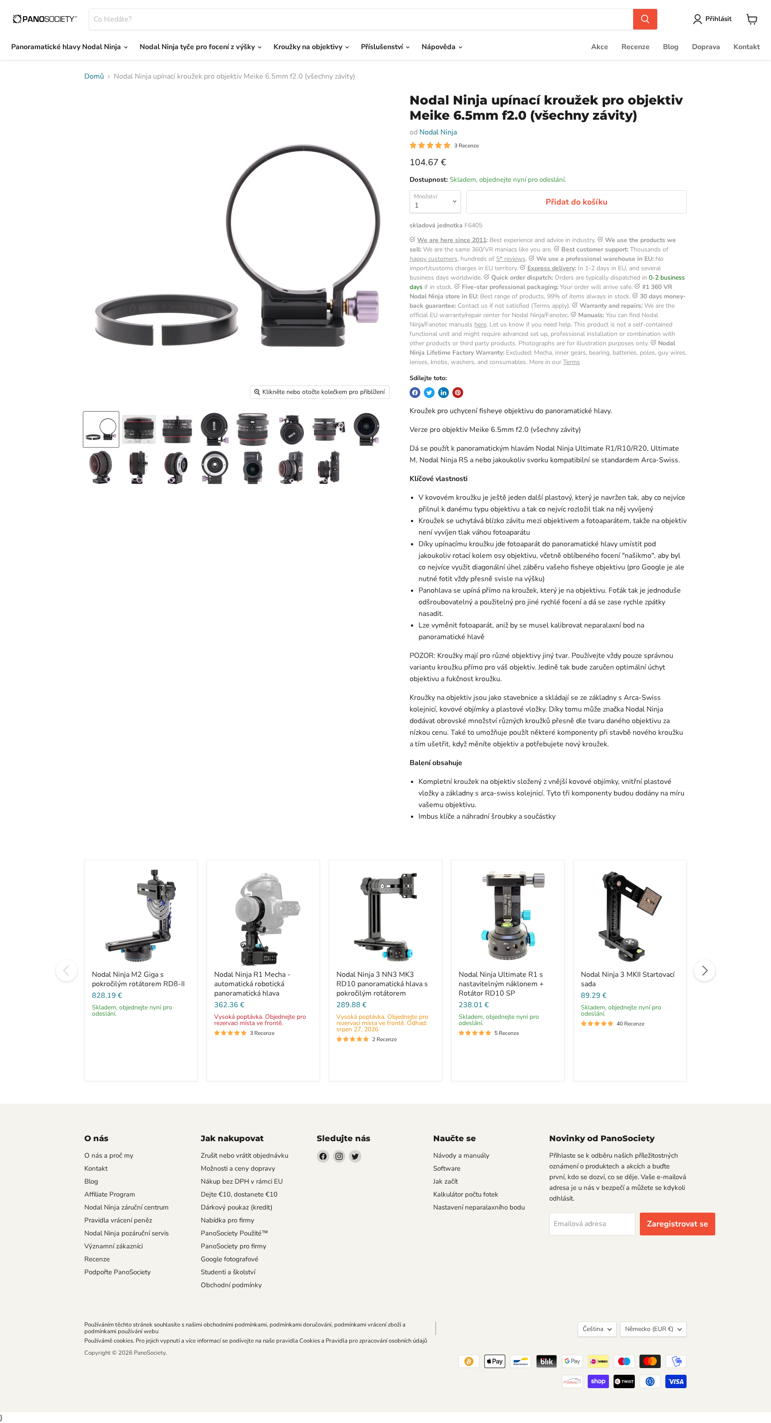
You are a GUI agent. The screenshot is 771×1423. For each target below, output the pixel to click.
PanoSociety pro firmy (233, 1246)
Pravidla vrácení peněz (118, 1220)
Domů (94, 76)
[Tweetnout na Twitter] (429, 392)
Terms (571, 362)
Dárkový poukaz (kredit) (237, 1207)
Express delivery (551, 268)
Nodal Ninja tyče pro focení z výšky (198, 47)
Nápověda (439, 47)
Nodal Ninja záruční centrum (126, 1207)
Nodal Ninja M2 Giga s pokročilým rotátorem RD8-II (138, 979)
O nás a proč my (108, 1155)
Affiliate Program (109, 1194)
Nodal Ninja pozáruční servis (126, 1233)
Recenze (636, 47)
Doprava (706, 47)
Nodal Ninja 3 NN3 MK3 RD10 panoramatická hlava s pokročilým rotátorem (382, 984)
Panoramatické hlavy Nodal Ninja (67, 47)
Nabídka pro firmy (227, 1220)
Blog (671, 47)
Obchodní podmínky (231, 1285)
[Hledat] (645, 19)
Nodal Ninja (438, 132)
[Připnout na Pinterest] (457, 392)
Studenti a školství (228, 1272)
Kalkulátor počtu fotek (465, 1194)
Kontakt (747, 47)
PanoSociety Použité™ (234, 1233)
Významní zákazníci (113, 1246)
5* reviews (511, 259)
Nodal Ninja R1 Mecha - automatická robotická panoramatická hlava (252, 984)
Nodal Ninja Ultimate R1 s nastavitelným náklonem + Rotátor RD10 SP (501, 984)
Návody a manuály (461, 1155)
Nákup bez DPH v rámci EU (242, 1181)
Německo (649, 1329)
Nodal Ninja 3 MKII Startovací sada (628, 979)
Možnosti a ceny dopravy (238, 1168)
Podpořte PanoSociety (117, 1272)
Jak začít (445, 1181)
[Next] (704, 970)
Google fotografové (229, 1259)
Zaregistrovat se (677, 1223)
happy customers (433, 259)
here (480, 324)
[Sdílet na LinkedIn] (443, 392)
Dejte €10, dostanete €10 (239, 1194)
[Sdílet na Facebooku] (415, 392)
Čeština (593, 1329)
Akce (599, 47)
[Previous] (66, 970)
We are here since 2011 (451, 240)
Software (446, 1168)
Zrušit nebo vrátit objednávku (244, 1155)
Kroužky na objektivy (309, 47)
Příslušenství (383, 47)
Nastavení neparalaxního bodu (479, 1207)
